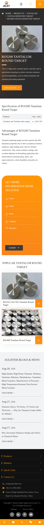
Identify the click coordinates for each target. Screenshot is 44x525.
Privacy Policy (28, 509)
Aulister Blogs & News (22, 359)
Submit (14, 247)
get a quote (12, 88)
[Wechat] (31, 522)
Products (19, 13)
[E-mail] (13, 522)
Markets (7, 463)
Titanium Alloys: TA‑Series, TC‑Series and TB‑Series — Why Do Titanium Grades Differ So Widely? (21, 410)
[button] (20, 49)
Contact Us (9, 477)
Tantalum (32, 13)
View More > (8, 393)
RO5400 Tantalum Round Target (21, 340)
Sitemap (14, 509)
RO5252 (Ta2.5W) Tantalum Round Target (21, 303)
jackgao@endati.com (13, 484)
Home (8, 13)
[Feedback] (39, 522)
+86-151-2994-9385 (13, 488)
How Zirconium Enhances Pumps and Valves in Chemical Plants (21, 434)
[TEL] (22, 522)
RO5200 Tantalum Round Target (23, 19)
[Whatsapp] (4, 522)
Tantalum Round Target (20, 16)
